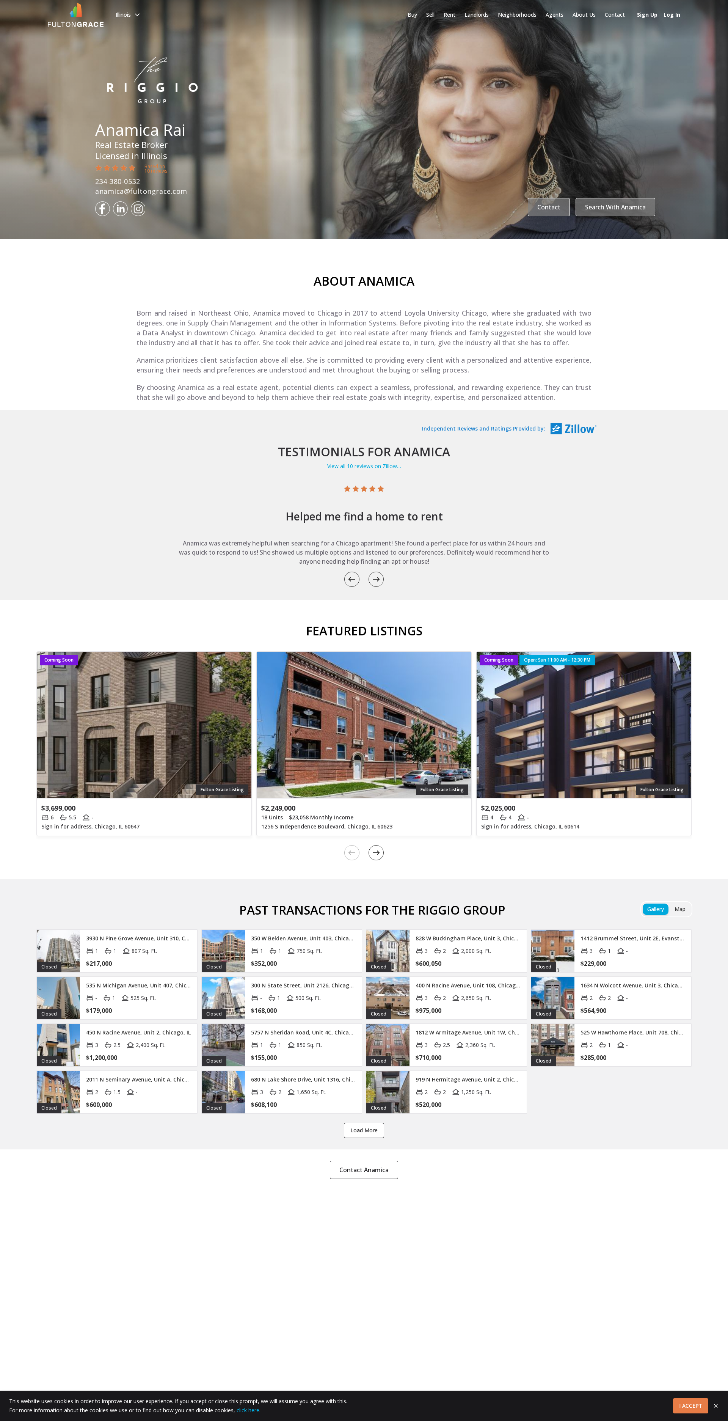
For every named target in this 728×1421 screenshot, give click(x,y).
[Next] (376, 579)
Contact (615, 14)
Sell (430, 14)
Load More (364, 1130)
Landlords (476, 14)
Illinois (123, 14)
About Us (584, 14)
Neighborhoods (517, 14)
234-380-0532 (117, 181)
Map (680, 909)
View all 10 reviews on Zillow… (364, 466)
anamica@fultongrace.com (141, 191)
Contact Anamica (364, 1170)
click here (248, 1410)
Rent (449, 14)
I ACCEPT (690, 1405)
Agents (554, 14)
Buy (412, 14)
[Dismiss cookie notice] (716, 1406)
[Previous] (351, 579)
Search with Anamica (615, 207)
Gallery (655, 909)
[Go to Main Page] (76, 15)
